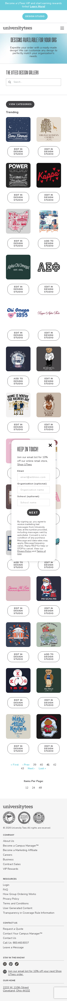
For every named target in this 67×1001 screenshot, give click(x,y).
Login (6, 885)
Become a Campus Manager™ (21, 845)
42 (54, 764)
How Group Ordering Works (19, 894)
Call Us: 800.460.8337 (16, 943)
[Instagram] (5, 965)
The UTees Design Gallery (22, 72)
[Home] (17, 28)
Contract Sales (12, 864)
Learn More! (37, 6)
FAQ (5, 889)
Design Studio (35, 16)
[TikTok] (17, 965)
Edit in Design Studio (18, 151)
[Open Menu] (62, 28)
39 (34, 764)
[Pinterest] (11, 965)
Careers (7, 855)
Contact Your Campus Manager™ (22, 933)
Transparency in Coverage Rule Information (28, 913)
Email (20, 470)
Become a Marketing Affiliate (20, 850)
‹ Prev (25, 764)
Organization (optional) (32, 483)
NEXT (33, 512)
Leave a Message (13, 947)
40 (41, 764)
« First (15, 764)
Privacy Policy (24, 551)
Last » (42, 768)
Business (8, 859)
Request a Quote (13, 929)
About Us (8, 841)
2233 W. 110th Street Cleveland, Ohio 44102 (16, 989)
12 (26, 787)
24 (33, 787)
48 (40, 787)
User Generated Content (17, 908)
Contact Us (9, 938)
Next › (31, 768)
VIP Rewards (10, 869)
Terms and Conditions (16, 903)
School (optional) (28, 496)
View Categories (20, 104)
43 (22, 768)
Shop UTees (24, 464)
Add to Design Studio (49, 243)
